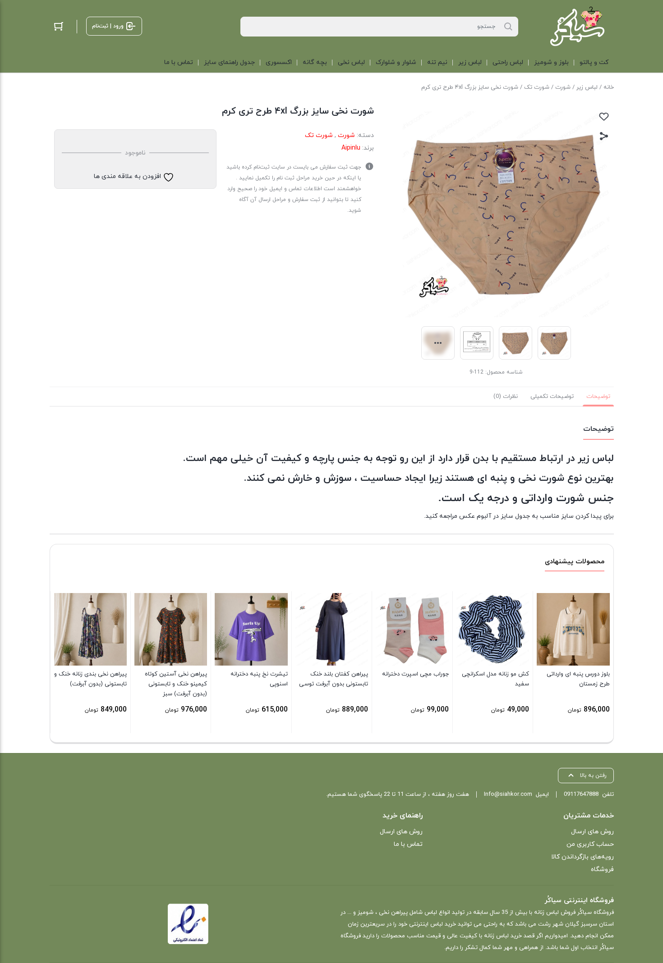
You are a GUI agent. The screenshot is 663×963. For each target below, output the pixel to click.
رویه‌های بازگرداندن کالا (582, 857)
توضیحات (598, 397)
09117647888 (581, 794)
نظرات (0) (505, 397)
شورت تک (536, 87)
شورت (563, 87)
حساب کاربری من (590, 844)
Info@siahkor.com (508, 794)
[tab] (598, 396)
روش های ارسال (592, 831)
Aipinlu (350, 148)
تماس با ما (408, 844)
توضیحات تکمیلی (552, 397)
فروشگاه (602, 869)
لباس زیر (587, 87)
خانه (608, 87)
